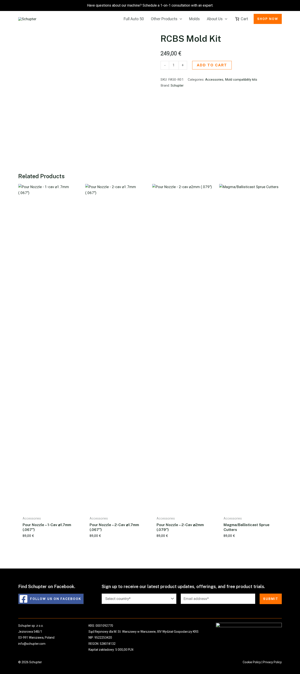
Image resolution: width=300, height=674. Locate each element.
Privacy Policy (272, 662)
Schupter (177, 85)
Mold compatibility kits (241, 80)
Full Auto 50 (134, 18)
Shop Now (267, 19)
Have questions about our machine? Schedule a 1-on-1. (150, 5)
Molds (194, 18)
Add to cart (212, 65)
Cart (244, 18)
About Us (215, 18)
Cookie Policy (252, 662)
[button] (179, 19)
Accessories (214, 80)
